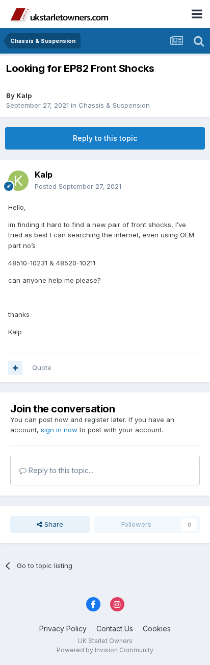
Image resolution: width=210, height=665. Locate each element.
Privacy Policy (63, 628)
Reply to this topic (105, 138)
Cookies (157, 628)
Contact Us (114, 628)
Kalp (24, 95)
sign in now (59, 430)
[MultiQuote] (15, 368)
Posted (78, 186)
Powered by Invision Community (105, 650)
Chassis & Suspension (114, 105)
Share (52, 524)
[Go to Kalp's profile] (18, 180)
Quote (41, 367)
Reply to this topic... (60, 470)
